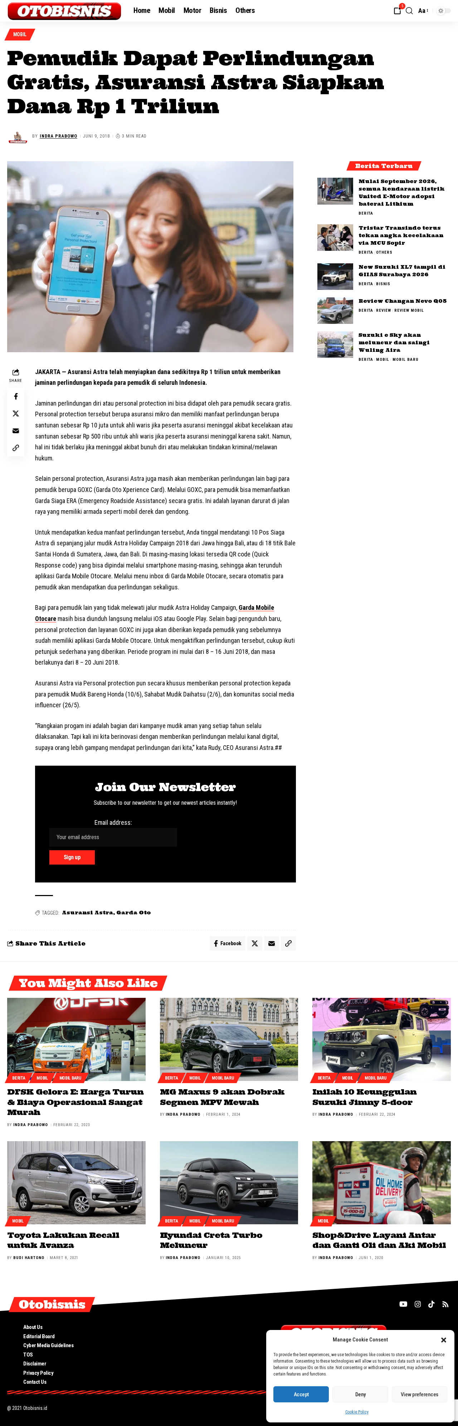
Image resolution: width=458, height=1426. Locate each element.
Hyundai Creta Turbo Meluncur (211, 1240)
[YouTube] (403, 1304)
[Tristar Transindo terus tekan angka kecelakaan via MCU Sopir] (335, 237)
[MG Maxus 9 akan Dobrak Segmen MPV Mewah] (229, 1039)
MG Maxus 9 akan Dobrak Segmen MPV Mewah (222, 1097)
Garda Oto (133, 912)
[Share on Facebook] (15, 396)
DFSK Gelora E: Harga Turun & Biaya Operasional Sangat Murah (75, 1102)
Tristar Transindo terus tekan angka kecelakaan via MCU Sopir (401, 235)
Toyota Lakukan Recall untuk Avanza (63, 1240)
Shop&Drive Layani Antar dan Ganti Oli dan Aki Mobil (379, 1240)
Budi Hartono (28, 1257)
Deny (360, 1394)
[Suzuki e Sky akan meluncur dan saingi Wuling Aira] (335, 344)
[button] (443, 1340)
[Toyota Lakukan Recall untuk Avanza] (76, 1182)
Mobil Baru (406, 359)
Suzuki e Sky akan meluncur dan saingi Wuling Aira (394, 342)
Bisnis (383, 283)
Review (383, 310)
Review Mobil (409, 310)
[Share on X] (15, 413)
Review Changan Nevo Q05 (403, 300)
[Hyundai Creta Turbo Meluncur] (229, 1182)
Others (384, 252)
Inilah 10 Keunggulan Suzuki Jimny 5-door (364, 1097)
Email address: (113, 822)
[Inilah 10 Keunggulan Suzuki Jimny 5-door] (381, 1039)
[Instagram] (418, 1304)
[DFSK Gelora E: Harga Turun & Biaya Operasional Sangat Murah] (76, 1039)
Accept (301, 1394)
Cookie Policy (357, 1412)
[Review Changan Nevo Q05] (335, 310)
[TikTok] (432, 1304)
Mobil (20, 34)
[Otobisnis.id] (64, 10)
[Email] (15, 430)
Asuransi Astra (87, 912)
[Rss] (445, 1304)
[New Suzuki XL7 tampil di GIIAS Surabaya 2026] (335, 276)
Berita (366, 213)
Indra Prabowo (58, 136)
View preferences (419, 1394)
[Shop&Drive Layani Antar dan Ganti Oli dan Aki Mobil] (381, 1182)
